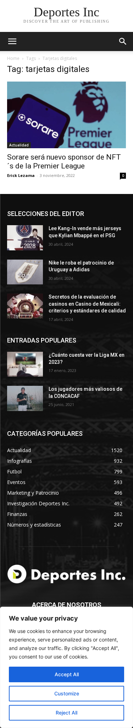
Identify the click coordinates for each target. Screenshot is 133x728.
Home (13, 58)
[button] (123, 41)
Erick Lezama (21, 175)
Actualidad (19, 145)
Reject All (66, 713)
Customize (66, 693)
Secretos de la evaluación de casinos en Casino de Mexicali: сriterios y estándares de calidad (87, 303)
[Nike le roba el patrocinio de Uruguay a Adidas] (25, 272)
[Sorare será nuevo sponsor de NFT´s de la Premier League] (66, 115)
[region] (66, 667)
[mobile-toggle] (12, 41)
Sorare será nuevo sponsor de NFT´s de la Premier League (64, 161)
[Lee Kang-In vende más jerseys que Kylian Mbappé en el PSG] (25, 237)
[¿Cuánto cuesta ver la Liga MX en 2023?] (25, 364)
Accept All (67, 674)
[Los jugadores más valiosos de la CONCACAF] (25, 398)
